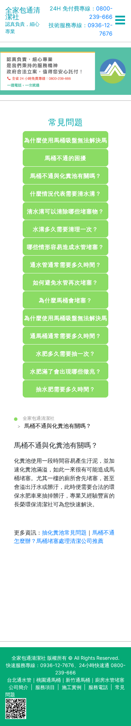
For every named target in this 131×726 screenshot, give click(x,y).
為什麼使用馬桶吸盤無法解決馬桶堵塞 (65, 143)
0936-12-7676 (57, 665)
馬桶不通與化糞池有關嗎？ (65, 175)
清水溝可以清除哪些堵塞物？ (65, 211)
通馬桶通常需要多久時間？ (65, 335)
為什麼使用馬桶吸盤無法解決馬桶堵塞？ (65, 320)
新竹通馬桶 (78, 680)
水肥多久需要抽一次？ (65, 353)
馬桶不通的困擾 (65, 157)
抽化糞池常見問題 (64, 532)
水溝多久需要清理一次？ (65, 229)
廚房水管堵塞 (109, 680)
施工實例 (71, 687)
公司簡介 (18, 687)
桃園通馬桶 (48, 680)
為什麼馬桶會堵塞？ (65, 300)
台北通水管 (19, 680)
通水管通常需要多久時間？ (65, 264)
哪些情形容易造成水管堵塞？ (65, 246)
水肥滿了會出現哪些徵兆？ (65, 371)
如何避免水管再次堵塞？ (65, 282)
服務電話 (98, 687)
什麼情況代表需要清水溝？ (65, 193)
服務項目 (45, 687)
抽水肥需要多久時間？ (65, 389)
